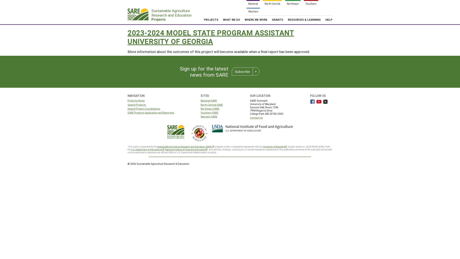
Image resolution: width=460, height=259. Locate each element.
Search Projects (137, 104)
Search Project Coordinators (144, 108)
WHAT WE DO (231, 19)
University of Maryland (274, 146)
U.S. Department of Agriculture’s (146, 149)
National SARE (209, 100)
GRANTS (277, 19)
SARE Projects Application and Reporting (151, 112)
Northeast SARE (210, 108)
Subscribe (242, 71)
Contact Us (256, 117)
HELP (328, 19)
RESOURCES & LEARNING (304, 19)
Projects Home (136, 100)
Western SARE (209, 116)
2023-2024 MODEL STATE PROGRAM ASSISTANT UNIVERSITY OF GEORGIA (211, 37)
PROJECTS (211, 19)
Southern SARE (209, 112)
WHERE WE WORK (256, 19)
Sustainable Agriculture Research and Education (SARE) (184, 146)
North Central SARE (212, 104)
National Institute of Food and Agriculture (185, 149)
